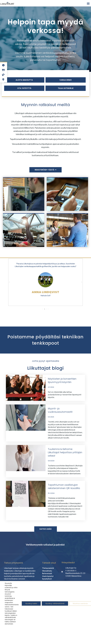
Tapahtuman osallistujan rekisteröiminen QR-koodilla (64, 486)
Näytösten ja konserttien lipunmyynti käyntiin (62, 380)
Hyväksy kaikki (31, 603)
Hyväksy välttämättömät (54, 603)
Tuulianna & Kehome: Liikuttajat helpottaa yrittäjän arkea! (65, 452)
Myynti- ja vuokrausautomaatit (60, 410)
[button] (88, 3)
